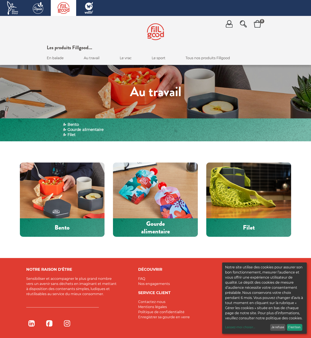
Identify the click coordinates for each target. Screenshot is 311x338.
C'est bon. (294, 327)
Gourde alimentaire (85, 129)
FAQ (141, 279)
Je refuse (277, 327)
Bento (73, 124)
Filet (71, 134)
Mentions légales (152, 307)
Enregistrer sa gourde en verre (164, 317)
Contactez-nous (151, 302)
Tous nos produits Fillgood (208, 58)
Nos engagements (154, 284)
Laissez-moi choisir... (240, 327)
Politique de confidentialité (161, 312)
